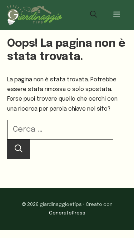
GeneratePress (67, 213)
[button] (93, 15)
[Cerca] (18, 149)
